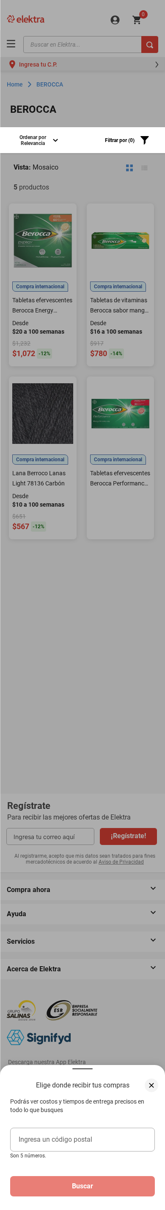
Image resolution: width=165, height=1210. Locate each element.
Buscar (82, 1186)
